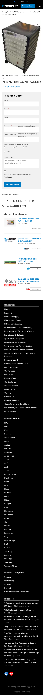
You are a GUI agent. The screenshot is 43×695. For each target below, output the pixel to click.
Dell (6, 426)
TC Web (26, 692)
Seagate (7, 555)
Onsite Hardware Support (15, 342)
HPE (6, 423)
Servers (7, 577)
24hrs (27, 147)
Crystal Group (10, 474)
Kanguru (7, 504)
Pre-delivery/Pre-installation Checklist (20, 407)
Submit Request (13, 184)
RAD (6, 544)
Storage (7, 584)
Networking (9, 580)
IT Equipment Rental (12, 320)
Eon (6, 485)
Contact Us (9, 396)
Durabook (8, 478)
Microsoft (8, 514)
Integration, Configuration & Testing (19, 331)
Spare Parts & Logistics (14, 338)
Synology (8, 559)
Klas (6, 507)
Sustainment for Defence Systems (18, 346)
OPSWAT (8, 526)
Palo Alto (8, 529)
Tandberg (8, 562)
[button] (38, 24)
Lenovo (7, 434)
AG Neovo (8, 452)
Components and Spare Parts (16, 591)
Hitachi (7, 500)
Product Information (10, 194)
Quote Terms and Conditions (16, 404)
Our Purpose (9, 371)
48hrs (8, 151)
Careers (7, 393)
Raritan (7, 548)
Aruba (7, 467)
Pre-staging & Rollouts (14, 335)
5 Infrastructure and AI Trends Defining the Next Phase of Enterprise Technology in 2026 (21, 653)
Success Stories (11, 385)
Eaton (6, 481)
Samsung (8, 551)
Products (10, 12)
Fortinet (7, 492)
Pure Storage (9, 540)
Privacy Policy (10, 411)
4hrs (17, 147)
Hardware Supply (11, 316)
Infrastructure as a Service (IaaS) (18, 327)
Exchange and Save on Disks (16, 363)
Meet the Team (10, 378)
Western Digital (10, 566)
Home (4, 12)
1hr (7, 147)
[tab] (21, 194)
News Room (9, 389)
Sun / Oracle (9, 437)
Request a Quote (11, 400)
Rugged (7, 588)
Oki (5, 522)
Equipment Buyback (12, 360)
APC (6, 463)
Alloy (6, 459)
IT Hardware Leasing (13, 324)
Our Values (9, 374)
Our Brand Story (11, 367)
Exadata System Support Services (18, 349)
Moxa (6, 518)
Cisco (6, 441)
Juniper (7, 445)
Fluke (6, 489)
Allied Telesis (9, 456)
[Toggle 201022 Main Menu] (39, 6)
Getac (7, 496)
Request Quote (28, 6)
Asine (6, 470)
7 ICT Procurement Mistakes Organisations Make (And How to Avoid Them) (21, 636)
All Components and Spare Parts (26, 12)
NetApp (7, 448)
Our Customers (10, 382)
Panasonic (8, 533)
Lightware (8, 511)
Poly (6, 537)
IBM (6, 430)
